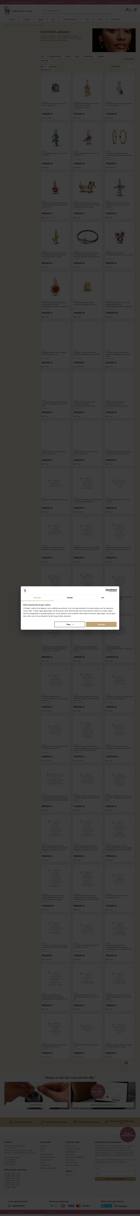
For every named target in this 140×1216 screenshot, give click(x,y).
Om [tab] (102, 598)
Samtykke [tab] (37, 598)
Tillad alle (101, 624)
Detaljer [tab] (70, 598)
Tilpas (68, 624)
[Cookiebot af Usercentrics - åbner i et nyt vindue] (107, 590)
